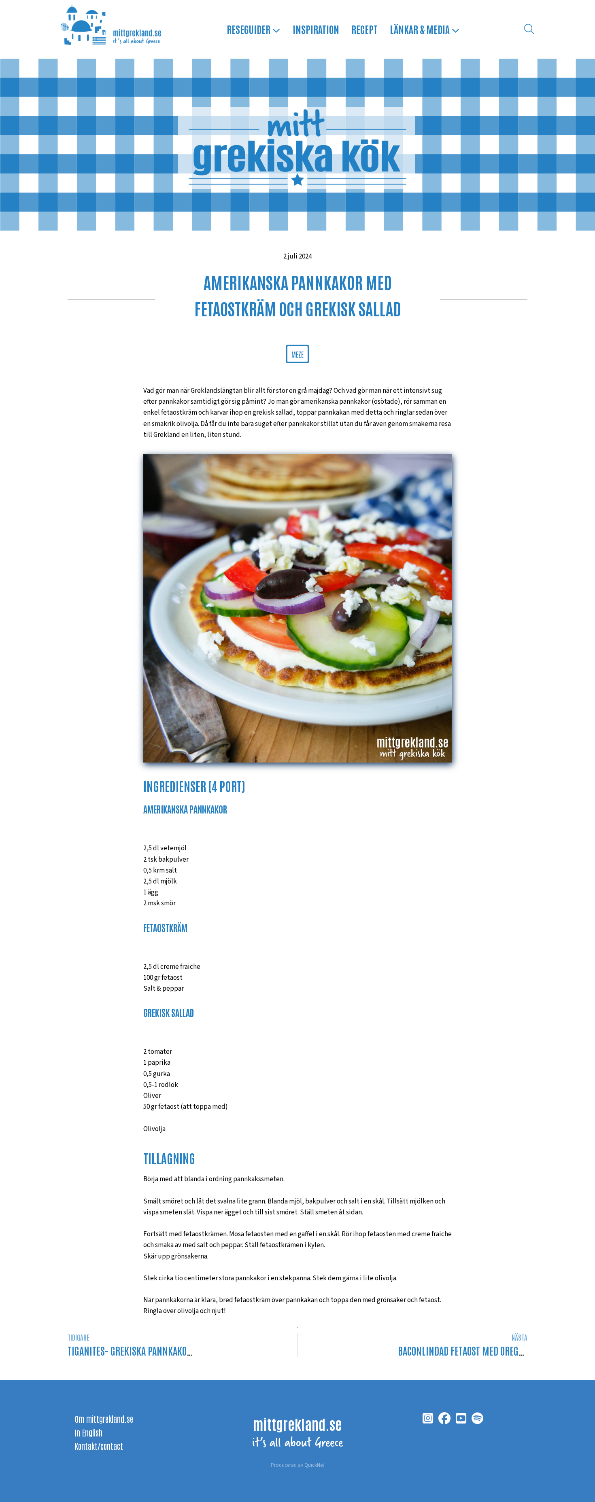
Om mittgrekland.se (104, 1418)
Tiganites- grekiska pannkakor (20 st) (143, 1350)
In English (88, 1432)
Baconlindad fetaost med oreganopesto (476, 1350)
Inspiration (316, 29)
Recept (364, 29)
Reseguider (249, 29)
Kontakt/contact (99, 1446)
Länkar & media (420, 29)
